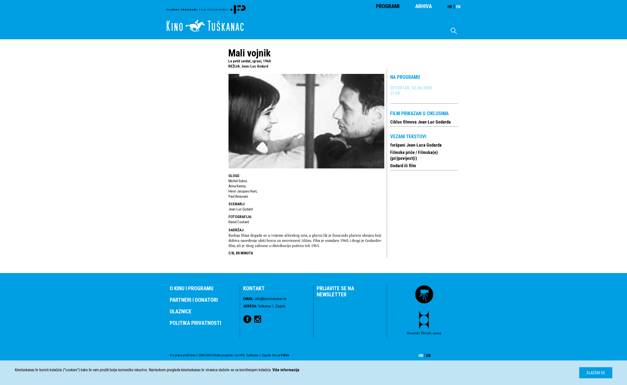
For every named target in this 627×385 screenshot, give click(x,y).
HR (449, 6)
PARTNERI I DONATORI (194, 300)
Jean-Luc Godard (254, 66)
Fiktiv (285, 355)
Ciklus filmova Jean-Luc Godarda (420, 121)
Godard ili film (403, 165)
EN (458, 6)
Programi (387, 6)
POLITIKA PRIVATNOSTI (195, 323)
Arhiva (423, 6)
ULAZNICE (181, 311)
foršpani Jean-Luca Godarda (416, 145)
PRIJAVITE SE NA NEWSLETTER (335, 291)
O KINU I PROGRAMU (191, 288)
